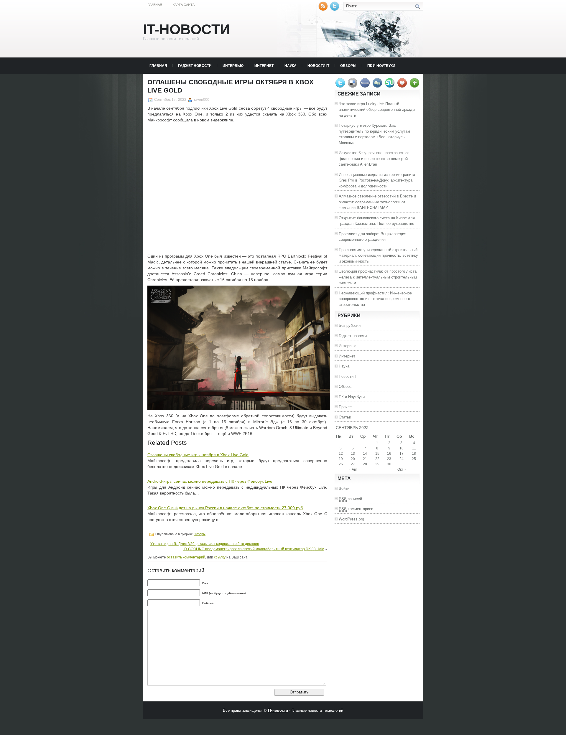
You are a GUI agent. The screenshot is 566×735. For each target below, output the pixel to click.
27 (353, 464)
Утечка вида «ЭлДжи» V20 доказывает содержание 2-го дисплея (204, 543)
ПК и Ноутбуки (381, 65)
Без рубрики (350, 325)
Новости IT (318, 65)
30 (389, 464)
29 (377, 464)
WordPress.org (351, 519)
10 (401, 448)
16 (389, 453)
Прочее (345, 406)
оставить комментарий (186, 556)
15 (377, 453)
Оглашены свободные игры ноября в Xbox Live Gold (198, 454)
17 (401, 453)
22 (377, 459)
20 (353, 459)
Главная (155, 4)
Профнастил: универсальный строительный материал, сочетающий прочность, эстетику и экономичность (378, 255)
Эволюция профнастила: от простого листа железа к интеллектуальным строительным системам (378, 276)
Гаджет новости (195, 65)
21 (365, 459)
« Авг (353, 469)
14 (365, 453)
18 (414, 453)
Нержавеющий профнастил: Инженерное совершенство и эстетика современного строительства (375, 298)
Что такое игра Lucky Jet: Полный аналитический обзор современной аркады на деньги (377, 109)
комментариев (356, 508)
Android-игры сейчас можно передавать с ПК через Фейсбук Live (209, 481)
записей (350, 498)
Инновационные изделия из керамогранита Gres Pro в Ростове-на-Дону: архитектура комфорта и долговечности (377, 180)
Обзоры (348, 65)
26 (341, 464)
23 (389, 459)
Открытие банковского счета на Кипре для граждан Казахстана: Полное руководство (377, 220)
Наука (290, 65)
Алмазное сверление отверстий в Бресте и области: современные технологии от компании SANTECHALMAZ (377, 201)
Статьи (345, 417)
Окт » (401, 469)
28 (365, 464)
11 (414, 448)
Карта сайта (184, 4)
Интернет (264, 65)
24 (401, 459)
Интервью (233, 65)
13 (353, 453)
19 (341, 459)
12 (341, 453)
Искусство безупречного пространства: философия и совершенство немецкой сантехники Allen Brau (374, 158)
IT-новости (186, 29)
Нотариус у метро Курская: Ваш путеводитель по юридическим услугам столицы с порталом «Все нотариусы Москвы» (374, 133)
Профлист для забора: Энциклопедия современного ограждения (372, 236)
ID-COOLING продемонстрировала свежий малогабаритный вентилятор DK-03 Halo (253, 548)
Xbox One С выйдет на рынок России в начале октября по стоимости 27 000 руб (225, 507)
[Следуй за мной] (335, 9)
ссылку (220, 556)
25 (414, 459)
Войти (344, 488)
